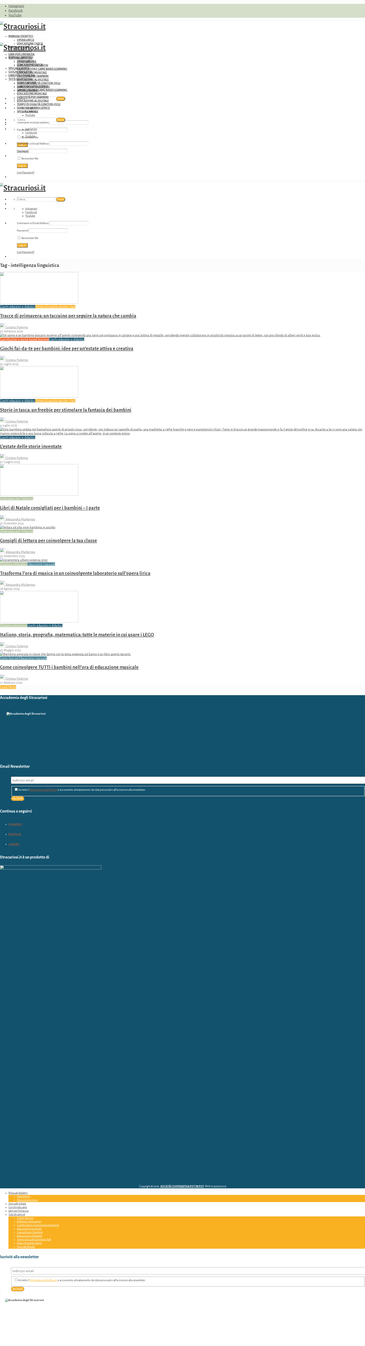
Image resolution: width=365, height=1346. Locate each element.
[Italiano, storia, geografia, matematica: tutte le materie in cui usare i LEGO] (39, 621)
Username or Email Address (33, 122)
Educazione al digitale (33, 79)
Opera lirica (25, 40)
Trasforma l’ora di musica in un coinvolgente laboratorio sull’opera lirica (75, 573)
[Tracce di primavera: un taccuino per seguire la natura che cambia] (39, 302)
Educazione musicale (32, 72)
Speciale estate (18, 68)
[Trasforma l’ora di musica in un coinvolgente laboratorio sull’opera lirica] (24, 560)
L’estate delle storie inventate (31, 446)
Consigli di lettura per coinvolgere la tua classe (48, 540)
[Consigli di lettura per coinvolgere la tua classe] (27, 527)
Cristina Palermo (16, 327)
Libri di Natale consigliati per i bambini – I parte (50, 508)
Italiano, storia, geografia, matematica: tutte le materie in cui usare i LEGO (77, 634)
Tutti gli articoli (20, 79)
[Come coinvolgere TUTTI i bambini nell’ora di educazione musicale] (65, 654)
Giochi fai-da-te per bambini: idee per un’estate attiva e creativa (66, 348)
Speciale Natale (27, 111)
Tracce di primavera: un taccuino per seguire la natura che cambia (68, 315)
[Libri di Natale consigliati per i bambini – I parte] (39, 494)
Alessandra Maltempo (20, 519)
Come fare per (26, 82)
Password (22, 151)
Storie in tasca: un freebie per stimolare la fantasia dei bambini (65, 410)
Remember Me (29, 158)
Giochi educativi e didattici (17, 306)
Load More (8, 687)
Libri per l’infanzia (21, 54)
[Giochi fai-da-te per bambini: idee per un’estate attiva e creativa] (160, 335)
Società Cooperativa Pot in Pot (182, 1186)
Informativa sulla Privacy (43, 789)
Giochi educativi (20, 71)
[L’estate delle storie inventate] (182, 433)
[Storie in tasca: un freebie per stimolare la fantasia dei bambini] (39, 396)
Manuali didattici (20, 36)
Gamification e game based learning (42, 69)
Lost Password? (25, 172)
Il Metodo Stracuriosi (32, 86)
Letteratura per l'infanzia (16, 498)
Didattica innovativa (13, 564)
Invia (61, 98)
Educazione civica (30, 64)
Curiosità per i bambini (33, 97)
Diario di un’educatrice (33, 108)
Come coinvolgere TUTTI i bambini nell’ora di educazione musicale (69, 667)
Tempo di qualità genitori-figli (38, 83)
